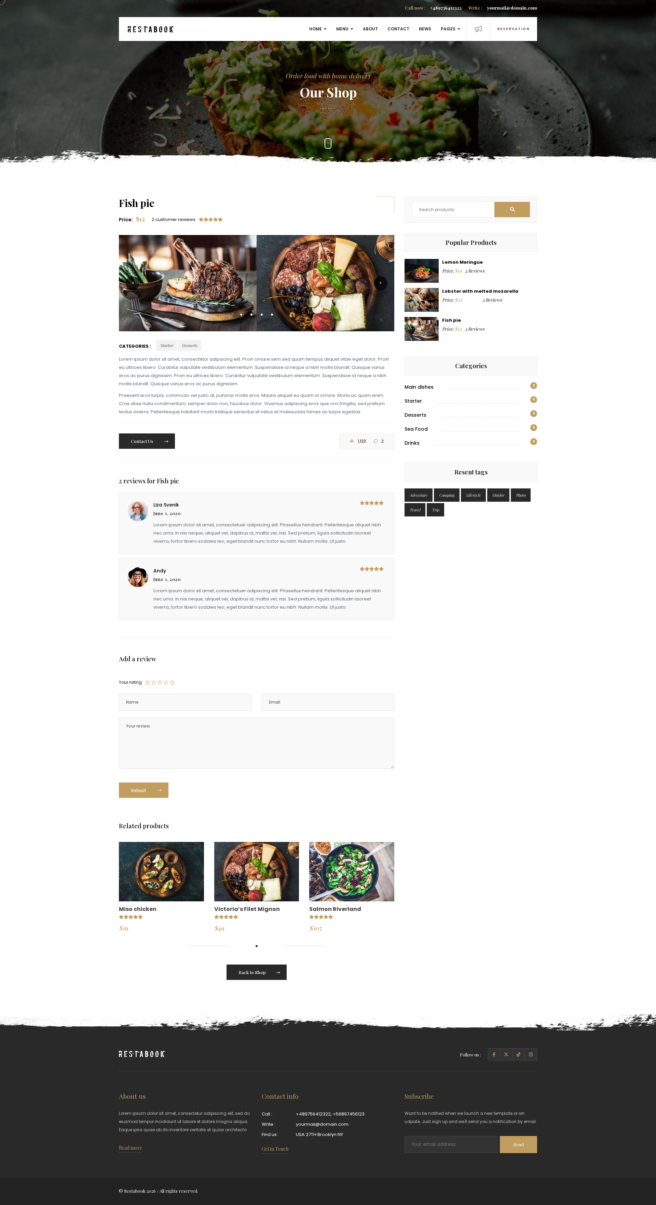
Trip (435, 509)
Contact (398, 29)
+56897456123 (349, 1114)
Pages (448, 29)
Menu (342, 29)
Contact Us (142, 441)
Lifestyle (473, 495)
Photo (520, 495)
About (370, 29)
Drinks (412, 443)
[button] (241, 315)
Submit (139, 790)
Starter (166, 345)
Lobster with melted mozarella (480, 291)
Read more (130, 1148)
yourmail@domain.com (502, 8)
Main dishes (419, 387)
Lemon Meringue (462, 262)
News (425, 29)
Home (315, 29)
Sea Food (416, 429)
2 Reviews (474, 271)
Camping (446, 495)
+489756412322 (433, 8)
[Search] (512, 209)
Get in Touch (275, 1149)
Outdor (498, 495)
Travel (415, 509)
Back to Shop (252, 972)
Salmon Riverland (335, 909)
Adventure (418, 495)
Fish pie (451, 320)
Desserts (189, 345)
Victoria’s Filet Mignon (247, 909)
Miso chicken (137, 909)
